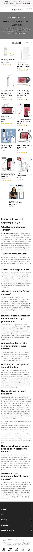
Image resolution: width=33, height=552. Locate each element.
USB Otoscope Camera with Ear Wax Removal (24, 120)
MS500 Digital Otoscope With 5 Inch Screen (8, 118)
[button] (6, 65)
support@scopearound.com (22, 1)
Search (27, 545)
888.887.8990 (8, 1)
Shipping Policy (27, 543)
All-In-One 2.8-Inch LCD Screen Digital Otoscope (24, 147)
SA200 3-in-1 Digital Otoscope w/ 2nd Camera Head (7, 147)
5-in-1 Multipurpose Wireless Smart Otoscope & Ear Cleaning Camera (7, 92)
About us (20, 545)
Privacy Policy (7, 543)
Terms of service (11, 545)
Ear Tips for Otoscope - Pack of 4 (8, 60)
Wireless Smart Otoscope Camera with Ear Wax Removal (24, 64)
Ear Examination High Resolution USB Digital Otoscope (8, 174)
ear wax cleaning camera (10, 233)
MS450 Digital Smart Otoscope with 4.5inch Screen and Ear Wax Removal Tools (24, 92)
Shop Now (27, 3)
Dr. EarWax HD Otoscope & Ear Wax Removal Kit (15, 202)
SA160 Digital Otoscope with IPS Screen (24, 175)
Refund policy (17, 543)
